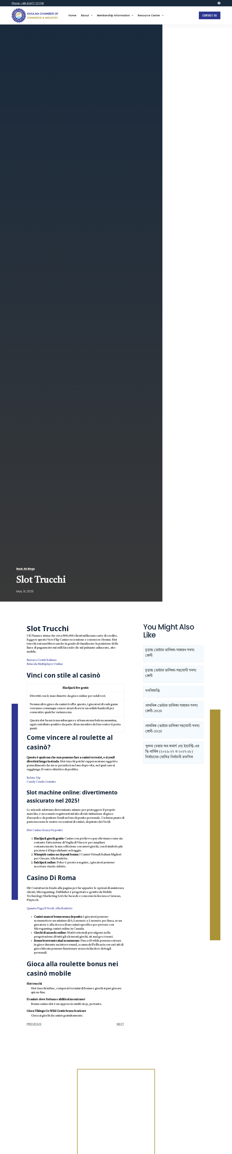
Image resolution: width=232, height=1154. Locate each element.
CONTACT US (209, 15)
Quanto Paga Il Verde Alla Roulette (50, 908)
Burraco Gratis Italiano (42, 660)
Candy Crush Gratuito (41, 781)
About (85, 15)
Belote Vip (33, 777)
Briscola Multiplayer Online (45, 664)
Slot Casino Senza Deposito (45, 830)
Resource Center (149, 15)
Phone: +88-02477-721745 (28, 3)
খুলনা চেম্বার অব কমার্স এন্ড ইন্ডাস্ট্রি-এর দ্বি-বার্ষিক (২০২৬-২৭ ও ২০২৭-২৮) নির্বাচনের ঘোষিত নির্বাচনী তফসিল (172, 752)
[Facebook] (219, 3)
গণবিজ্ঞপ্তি (152, 691)
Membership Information (113, 15)
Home (72, 15)
